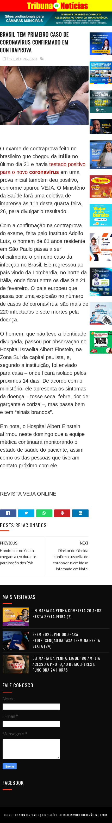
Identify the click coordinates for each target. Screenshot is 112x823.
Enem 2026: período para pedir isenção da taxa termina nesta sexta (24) (66, 640)
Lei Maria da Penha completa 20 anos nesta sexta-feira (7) (67, 613)
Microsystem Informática (80, 815)
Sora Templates (29, 815)
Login (104, 815)
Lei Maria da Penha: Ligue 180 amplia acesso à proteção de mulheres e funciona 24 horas (66, 664)
